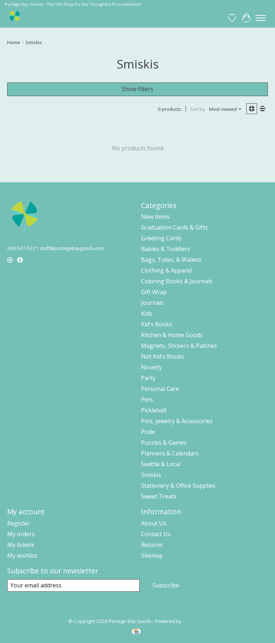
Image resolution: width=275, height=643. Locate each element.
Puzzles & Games (164, 442)
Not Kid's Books (162, 356)
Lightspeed (194, 621)
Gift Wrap (154, 292)
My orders (21, 534)
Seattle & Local (160, 464)
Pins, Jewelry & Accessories (177, 421)
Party (148, 378)
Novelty (151, 367)
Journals (152, 303)
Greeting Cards (161, 238)
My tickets (20, 545)
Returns (152, 545)
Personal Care (160, 389)
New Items (155, 217)
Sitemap (152, 555)
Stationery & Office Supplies (178, 486)
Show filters (137, 89)
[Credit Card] (136, 632)
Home (13, 42)
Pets (147, 399)
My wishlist (22, 555)
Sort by (198, 109)
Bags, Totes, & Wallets (171, 260)
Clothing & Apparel (166, 270)
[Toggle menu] (261, 18)
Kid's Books (156, 324)
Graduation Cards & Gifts (174, 227)
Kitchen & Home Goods (172, 335)
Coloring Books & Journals (176, 281)
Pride (148, 432)
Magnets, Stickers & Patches (179, 346)
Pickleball (153, 410)
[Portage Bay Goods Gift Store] (15, 17)
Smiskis (151, 475)
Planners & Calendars (170, 453)
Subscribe (166, 585)
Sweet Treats (159, 496)
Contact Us (155, 534)
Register (18, 523)
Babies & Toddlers (165, 249)
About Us (153, 523)
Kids (146, 313)
